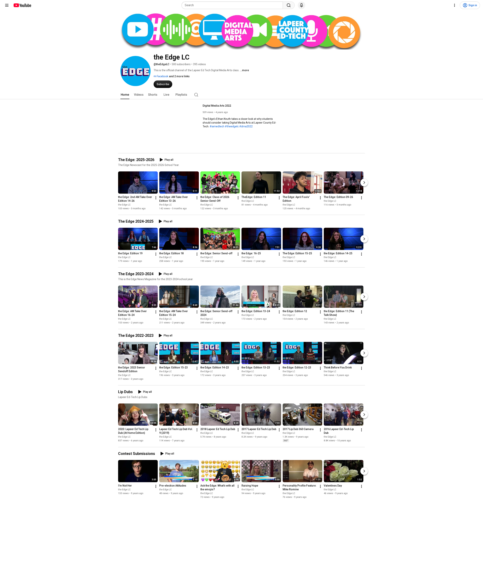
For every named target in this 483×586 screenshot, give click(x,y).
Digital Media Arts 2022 (217, 105)
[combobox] (233, 5)
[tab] (124, 94)
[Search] (289, 5)
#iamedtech (217, 126)
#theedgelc (232, 126)
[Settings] (454, 5)
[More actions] (156, 198)
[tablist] (241, 94)
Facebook (162, 76)
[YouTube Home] (22, 5)
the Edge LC (124, 204)
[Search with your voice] (301, 5)
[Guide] (7, 5)
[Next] (364, 182)
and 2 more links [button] (179, 76)
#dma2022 (246, 126)
